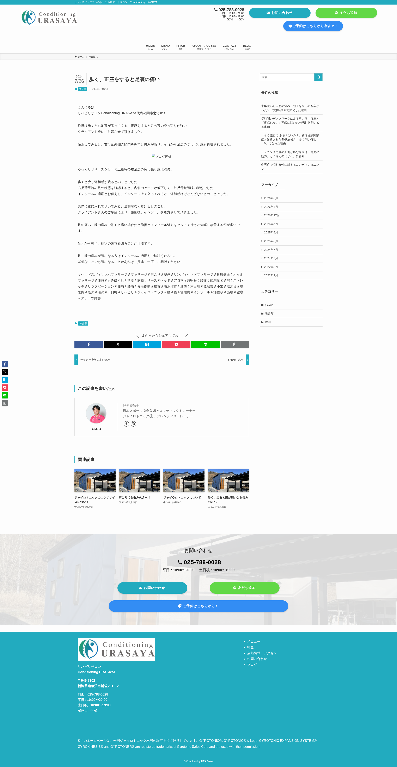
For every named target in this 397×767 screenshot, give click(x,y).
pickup (269, 305)
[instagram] (133, 424)
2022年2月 (271, 267)
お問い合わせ (257, 659)
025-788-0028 (202, 562)
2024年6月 (271, 258)
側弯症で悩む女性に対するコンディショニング (290, 166)
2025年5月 (271, 241)
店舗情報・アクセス (262, 653)
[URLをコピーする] (235, 344)
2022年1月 (271, 275)
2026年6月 (271, 198)
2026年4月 (271, 206)
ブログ (252, 664)
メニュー (253, 641)
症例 (268, 322)
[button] (88, 344)
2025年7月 (271, 224)
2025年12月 (272, 215)
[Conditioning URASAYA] (90, 18)
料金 (250, 647)
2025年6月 (271, 232)
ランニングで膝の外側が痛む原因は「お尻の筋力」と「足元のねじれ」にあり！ (290, 154)
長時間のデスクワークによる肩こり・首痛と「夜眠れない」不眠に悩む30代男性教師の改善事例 (290, 122)
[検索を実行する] (318, 77)
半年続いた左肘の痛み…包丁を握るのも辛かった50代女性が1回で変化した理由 (290, 108)
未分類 (82, 89)
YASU (96, 429)
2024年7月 (271, 249)
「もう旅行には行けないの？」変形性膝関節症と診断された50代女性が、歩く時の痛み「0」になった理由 (290, 139)
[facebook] (126, 424)
